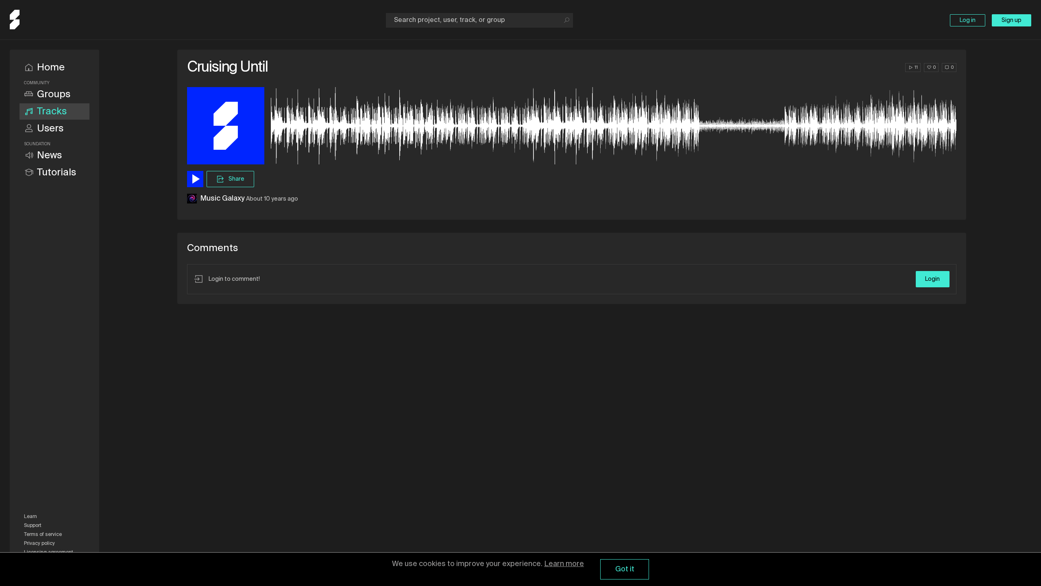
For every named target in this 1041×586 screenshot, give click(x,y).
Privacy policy (39, 543)
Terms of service (43, 534)
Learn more (564, 564)
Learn (30, 516)
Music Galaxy (222, 198)
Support (32, 525)
